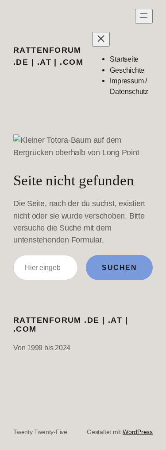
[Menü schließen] (101, 39)
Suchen (119, 267)
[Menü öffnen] (144, 16)
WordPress (138, 431)
